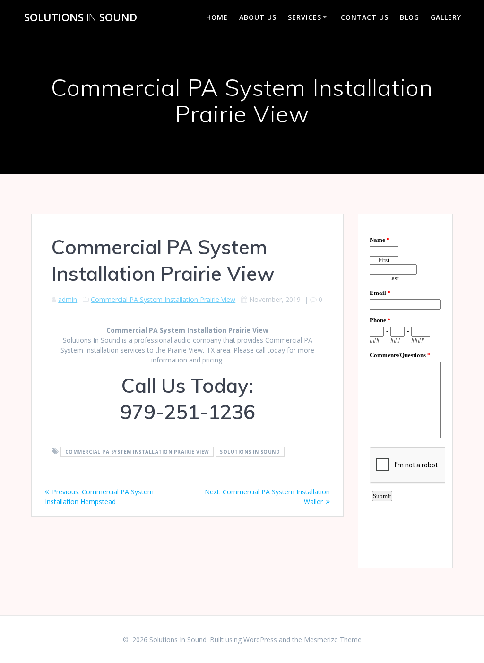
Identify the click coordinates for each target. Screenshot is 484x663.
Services (304, 17)
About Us (258, 17)
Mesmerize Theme (333, 639)
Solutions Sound (80, 17)
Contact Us (365, 17)
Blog (409, 17)
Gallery (446, 17)
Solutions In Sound (250, 451)
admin (67, 299)
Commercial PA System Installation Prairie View (163, 299)
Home (217, 17)
